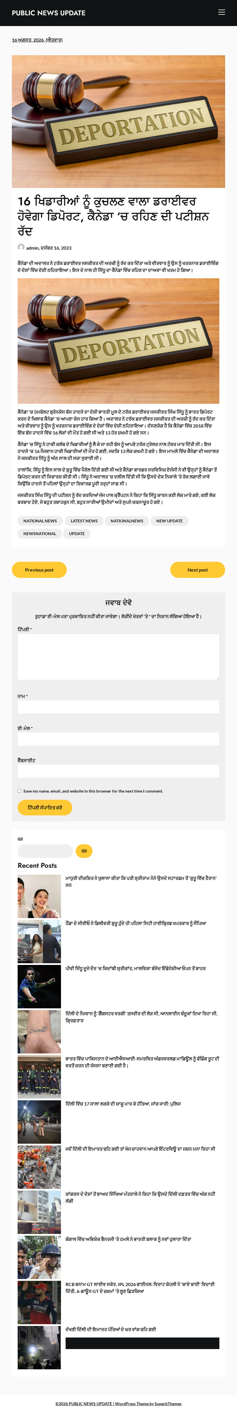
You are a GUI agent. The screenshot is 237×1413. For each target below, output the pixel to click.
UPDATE (77, 533)
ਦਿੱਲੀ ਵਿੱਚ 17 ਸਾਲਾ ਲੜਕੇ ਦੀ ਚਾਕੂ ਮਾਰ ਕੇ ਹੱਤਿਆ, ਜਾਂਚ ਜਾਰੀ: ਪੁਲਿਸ (123, 1103)
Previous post (39, 569)
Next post (198, 569)
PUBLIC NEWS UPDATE (49, 12)
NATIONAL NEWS (40, 520)
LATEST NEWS (84, 520)
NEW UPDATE (169, 520)
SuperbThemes (168, 1403)
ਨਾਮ (23, 696)
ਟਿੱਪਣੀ (25, 629)
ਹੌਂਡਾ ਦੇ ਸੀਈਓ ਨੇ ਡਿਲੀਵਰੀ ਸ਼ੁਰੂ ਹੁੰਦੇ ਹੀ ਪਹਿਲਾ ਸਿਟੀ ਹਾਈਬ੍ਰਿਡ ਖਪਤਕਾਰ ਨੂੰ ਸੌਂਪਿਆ (136, 923)
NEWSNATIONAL (39, 533)
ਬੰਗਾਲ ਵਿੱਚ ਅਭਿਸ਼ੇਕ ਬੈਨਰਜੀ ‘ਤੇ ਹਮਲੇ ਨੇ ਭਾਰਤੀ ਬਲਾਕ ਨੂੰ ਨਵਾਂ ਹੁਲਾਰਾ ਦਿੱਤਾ (128, 1239)
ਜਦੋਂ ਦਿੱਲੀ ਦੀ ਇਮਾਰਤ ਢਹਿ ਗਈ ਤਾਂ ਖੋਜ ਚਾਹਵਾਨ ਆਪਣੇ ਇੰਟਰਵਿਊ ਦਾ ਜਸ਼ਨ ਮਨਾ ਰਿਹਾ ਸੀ (140, 1149)
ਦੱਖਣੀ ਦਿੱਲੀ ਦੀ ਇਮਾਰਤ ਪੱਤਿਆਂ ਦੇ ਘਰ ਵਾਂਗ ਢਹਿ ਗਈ (111, 1329)
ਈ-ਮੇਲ (25, 728)
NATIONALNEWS (127, 520)
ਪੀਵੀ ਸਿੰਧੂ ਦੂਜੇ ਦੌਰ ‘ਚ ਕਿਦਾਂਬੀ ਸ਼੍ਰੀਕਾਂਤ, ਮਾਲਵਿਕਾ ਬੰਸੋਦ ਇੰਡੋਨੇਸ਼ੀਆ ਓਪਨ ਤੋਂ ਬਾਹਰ (136, 968)
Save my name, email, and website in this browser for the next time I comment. (93, 791)
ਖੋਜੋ (20, 839)
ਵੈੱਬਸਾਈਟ (26, 760)
